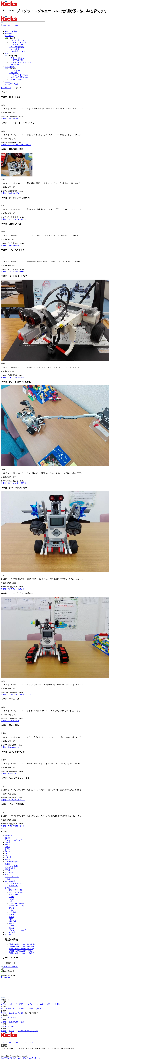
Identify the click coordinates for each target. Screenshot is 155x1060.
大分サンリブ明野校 (16, 903)
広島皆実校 (9, 872)
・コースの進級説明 (16, 47)
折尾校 (11, 899)
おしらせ (8, 934)
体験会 (7, 851)
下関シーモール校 (12, 877)
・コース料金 (14, 49)
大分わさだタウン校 (16, 906)
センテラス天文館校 (8, 1017)
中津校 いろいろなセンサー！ (12, 271)
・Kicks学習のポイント (18, 51)
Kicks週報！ (9, 836)
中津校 (7, 879)
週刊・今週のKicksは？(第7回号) (21, 946)
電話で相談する (7, 1058)
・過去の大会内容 (16, 79)
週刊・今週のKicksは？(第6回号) (21, 949)
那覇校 (7, 844)
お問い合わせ (26, 1058)
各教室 (7, 849)
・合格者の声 (14, 64)
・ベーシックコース (16, 40)
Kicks (7, 855)
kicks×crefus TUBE (11, 866)
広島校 (7, 870)
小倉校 (7, 864)
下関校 (11, 897)
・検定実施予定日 (16, 60)
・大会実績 (13, 73)
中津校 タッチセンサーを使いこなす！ (16, 145)
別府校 (7, 859)
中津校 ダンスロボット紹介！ (12, 589)
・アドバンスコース (16, 45)
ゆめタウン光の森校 (16, 1013)
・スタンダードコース (17, 42)
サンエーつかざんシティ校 (15, 840)
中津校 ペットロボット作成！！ (13, 377)
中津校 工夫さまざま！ (10, 721)
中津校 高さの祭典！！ (10, 747)
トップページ (6, 88)
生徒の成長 (13, 886)
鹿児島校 (12, 921)
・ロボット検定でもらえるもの (21, 62)
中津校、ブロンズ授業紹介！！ (12, 826)
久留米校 (8, 857)
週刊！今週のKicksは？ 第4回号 (21, 953)
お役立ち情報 (10, 868)
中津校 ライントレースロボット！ (14, 219)
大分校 (7, 838)
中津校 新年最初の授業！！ (12, 193)
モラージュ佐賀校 (12, 862)
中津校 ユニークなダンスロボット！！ (16, 695)
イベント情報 (10, 932)
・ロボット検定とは (16, 58)
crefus (7, 853)
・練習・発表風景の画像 (18, 77)
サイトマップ (28, 1042)
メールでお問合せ (12, 84)
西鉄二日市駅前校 (16, 890)
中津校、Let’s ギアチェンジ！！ (13, 800)
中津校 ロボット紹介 (9, 119)
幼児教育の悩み (15, 883)
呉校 (6, 875)
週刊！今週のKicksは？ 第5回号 (21, 951)
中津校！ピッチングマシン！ (12, 774)
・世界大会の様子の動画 (18, 75)
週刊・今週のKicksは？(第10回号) (21, 944)
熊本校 (7, 847)
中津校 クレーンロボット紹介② (13, 483)
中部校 (7, 842)
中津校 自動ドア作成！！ (11, 245)
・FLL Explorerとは (16, 70)
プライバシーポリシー (9, 1042)
